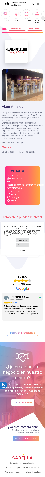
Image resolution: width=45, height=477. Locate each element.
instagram (15, 197)
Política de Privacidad (13, 472)
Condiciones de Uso (31, 467)
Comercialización (27, 463)
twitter (14, 194)
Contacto (14, 463)
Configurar (22, 250)
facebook (15, 191)
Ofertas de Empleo (13, 467)
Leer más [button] (7, 317)
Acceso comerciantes (26, 438)
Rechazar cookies (22, 245)
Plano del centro (35, 29)
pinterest (15, 200)
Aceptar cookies (23, 240)
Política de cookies (33, 472)
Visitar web (16, 187)
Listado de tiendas (17, 29)
